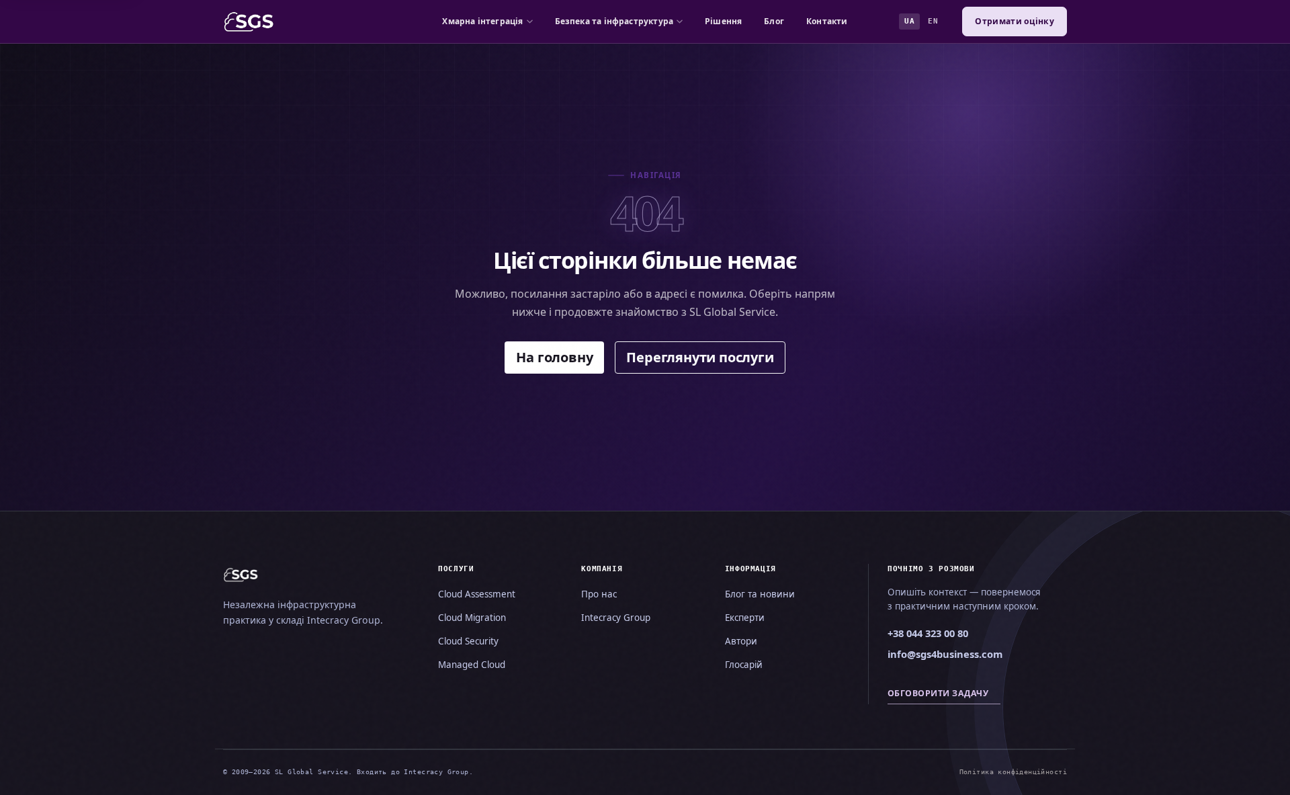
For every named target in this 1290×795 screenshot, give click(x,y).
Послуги (456, 568)
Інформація (750, 568)
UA (909, 21)
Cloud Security (468, 641)
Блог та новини (760, 594)
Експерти (745, 618)
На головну (554, 357)
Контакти (826, 21)
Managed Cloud (471, 665)
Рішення (723, 21)
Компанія (601, 568)
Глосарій (744, 665)
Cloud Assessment (476, 594)
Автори (741, 641)
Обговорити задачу (938, 693)
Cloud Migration (472, 618)
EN (933, 21)
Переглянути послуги (699, 357)
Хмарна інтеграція (482, 21)
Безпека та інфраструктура (614, 21)
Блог (774, 21)
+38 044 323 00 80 (928, 633)
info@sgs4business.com (945, 654)
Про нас (599, 594)
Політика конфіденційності (1013, 771)
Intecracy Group (615, 618)
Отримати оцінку (1014, 21)
